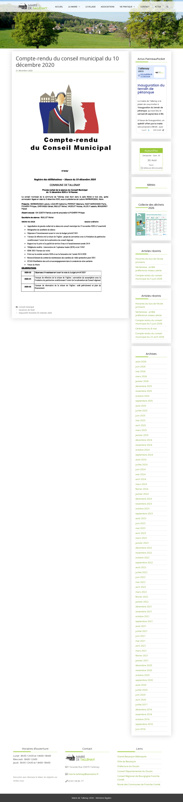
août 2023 (140, 518)
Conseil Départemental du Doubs (135, 771)
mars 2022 (141, 591)
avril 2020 (140, 699)
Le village (90, 6)
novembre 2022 (143, 552)
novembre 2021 (143, 611)
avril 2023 (140, 533)
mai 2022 (140, 582)
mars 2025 (141, 430)
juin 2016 (140, 729)
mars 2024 (141, 484)
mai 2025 (140, 420)
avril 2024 (140, 479)
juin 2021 (140, 635)
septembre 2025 (144, 400)
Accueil (59, 6)
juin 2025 (140, 415)
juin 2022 (140, 577)
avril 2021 (140, 645)
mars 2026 (141, 376)
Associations (107, 6)
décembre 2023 (143, 498)
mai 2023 (140, 528)
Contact (145, 6)
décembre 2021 (143, 606)
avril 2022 (140, 586)
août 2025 (140, 405)
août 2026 (140, 361)
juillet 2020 (141, 689)
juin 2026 (140, 366)
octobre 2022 (142, 557)
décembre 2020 (143, 665)
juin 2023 (140, 523)
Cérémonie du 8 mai (146, 328)
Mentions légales (103, 797)
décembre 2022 (143, 547)
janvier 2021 (142, 660)
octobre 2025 (142, 395)
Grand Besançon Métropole (131, 756)
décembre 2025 (143, 386)
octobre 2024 (142, 449)
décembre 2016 (143, 709)
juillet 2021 (141, 631)
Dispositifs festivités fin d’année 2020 (35, 313)
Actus (158, 6)
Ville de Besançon (126, 761)
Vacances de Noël (27, 310)
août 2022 (140, 567)
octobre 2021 (142, 616)
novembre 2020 (143, 670)
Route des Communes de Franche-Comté (138, 784)
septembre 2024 (144, 454)
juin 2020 (140, 694)
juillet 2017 (141, 704)
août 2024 (140, 459)
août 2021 (140, 626)
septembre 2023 (144, 513)
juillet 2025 (141, 410)
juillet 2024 (141, 464)
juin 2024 (140, 469)
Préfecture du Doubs (128, 766)
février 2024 (141, 488)
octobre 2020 (142, 675)
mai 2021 (140, 640)
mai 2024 (140, 474)
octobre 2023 (142, 508)
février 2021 (141, 655)
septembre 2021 (144, 621)
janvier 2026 (142, 381)
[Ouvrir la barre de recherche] (167, 7)
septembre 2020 (144, 680)
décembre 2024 (143, 439)
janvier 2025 (142, 435)
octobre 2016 (142, 719)
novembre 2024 (143, 444)
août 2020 (140, 684)
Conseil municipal (26, 307)
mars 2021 (141, 650)
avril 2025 (140, 425)
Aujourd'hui (151, 150)
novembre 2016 (143, 714)
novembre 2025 (143, 390)
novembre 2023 (143, 503)
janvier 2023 (142, 542)
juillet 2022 (141, 572)
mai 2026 (140, 371)
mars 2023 (141, 537)
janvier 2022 (142, 601)
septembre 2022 (144, 562)
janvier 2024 (142, 493)
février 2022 (141, 596)
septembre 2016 (144, 724)
